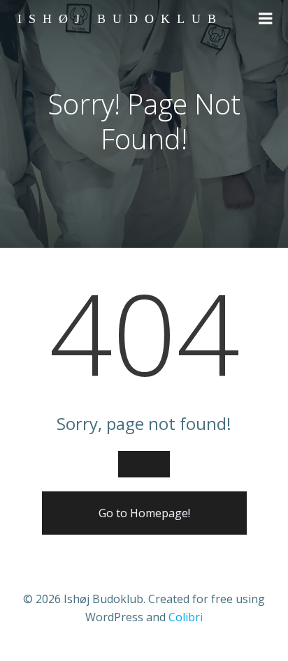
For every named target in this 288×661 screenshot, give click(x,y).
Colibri (185, 617)
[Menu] (266, 19)
